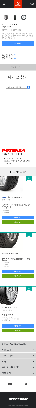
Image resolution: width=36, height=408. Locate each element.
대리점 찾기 (18, 217)
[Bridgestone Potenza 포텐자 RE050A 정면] (15, 17)
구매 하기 (18, 44)
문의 (15, 54)
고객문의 (6, 373)
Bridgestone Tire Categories (14, 343)
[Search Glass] (28, 87)
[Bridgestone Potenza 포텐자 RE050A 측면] (24, 17)
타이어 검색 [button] (32, 4)
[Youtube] (10, 384)
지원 (4, 361)
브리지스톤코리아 (11, 367)
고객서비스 (7, 355)
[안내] (4, 4)
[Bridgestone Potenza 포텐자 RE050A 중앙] (6, 17)
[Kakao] (26, 384)
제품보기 (6, 349)
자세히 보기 (18, 222)
